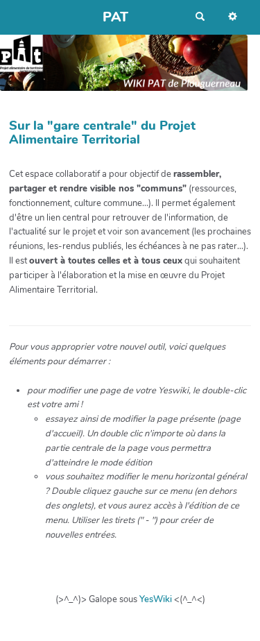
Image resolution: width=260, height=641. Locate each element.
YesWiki (155, 599)
